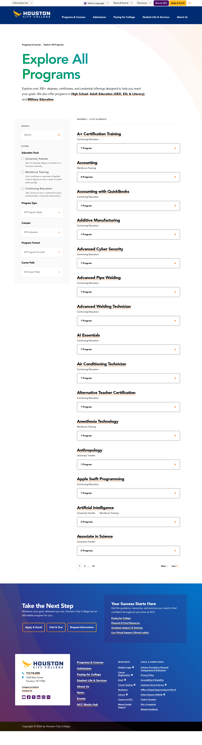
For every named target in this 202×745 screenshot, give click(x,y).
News (80, 692)
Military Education (41, 99)
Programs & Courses (73, 17)
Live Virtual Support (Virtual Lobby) (130, 632)
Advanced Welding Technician (104, 306)
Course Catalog (125, 685)
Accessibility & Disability (152, 680)
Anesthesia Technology (97, 421)
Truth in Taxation (148, 699)
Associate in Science (95, 536)
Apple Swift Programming (100, 479)
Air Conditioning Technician (101, 364)
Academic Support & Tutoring (126, 627)
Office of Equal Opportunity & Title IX (158, 690)
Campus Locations (30, 687)
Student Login (124, 667)
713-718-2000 (33, 673)
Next (163, 566)
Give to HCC (161, 3)
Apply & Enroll (178, 3)
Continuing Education (38, 188)
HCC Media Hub (87, 704)
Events (81, 698)
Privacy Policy (147, 675)
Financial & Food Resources (125, 623)
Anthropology (89, 450)
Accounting (87, 162)
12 (93, 566)
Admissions (99, 17)
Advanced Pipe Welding (99, 277)
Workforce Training (37, 172)
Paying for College (124, 17)
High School (79, 94)
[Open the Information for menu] (31, 3)
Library (121, 695)
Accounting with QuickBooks (103, 191)
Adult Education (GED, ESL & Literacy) (117, 94)
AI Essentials (88, 335)
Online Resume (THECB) (151, 695)
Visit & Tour (56, 627)
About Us (182, 17)
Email (120, 680)
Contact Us (27, 691)
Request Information (82, 627)
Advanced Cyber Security (100, 249)
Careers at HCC (126, 699)
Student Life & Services (155, 17)
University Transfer (36, 158)
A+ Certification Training (99, 133)
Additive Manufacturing (98, 220)
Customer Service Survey (152, 685)
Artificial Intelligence (95, 507)
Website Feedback (149, 709)
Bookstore (123, 690)
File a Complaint (148, 704)
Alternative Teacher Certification (106, 392)
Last (174, 566)
